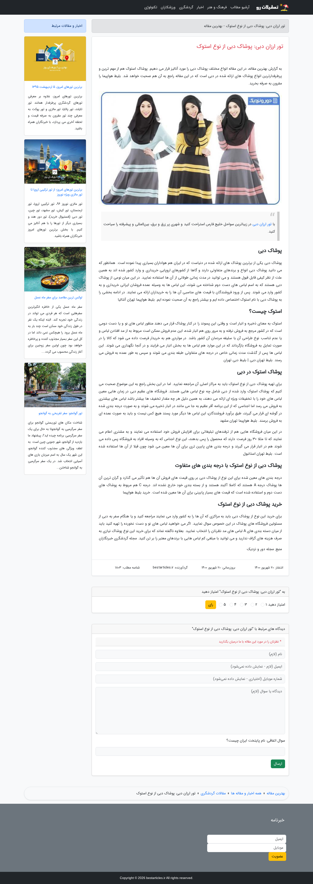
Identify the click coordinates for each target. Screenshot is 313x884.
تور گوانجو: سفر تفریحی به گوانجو (60, 413)
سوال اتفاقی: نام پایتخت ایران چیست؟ (255, 740)
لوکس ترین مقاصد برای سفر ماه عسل (58, 297)
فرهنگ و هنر (217, 7)
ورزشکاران (168, 7)
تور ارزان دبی (262, 224)
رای (210, 604)
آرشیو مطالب (240, 7)
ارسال (278, 764)
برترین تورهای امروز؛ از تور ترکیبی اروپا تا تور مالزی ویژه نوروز (56, 192)
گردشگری (186, 7)
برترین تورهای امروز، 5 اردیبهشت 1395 (57, 87)
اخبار (200, 7)
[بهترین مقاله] (272, 7)
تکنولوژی (150, 7)
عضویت (277, 856)
